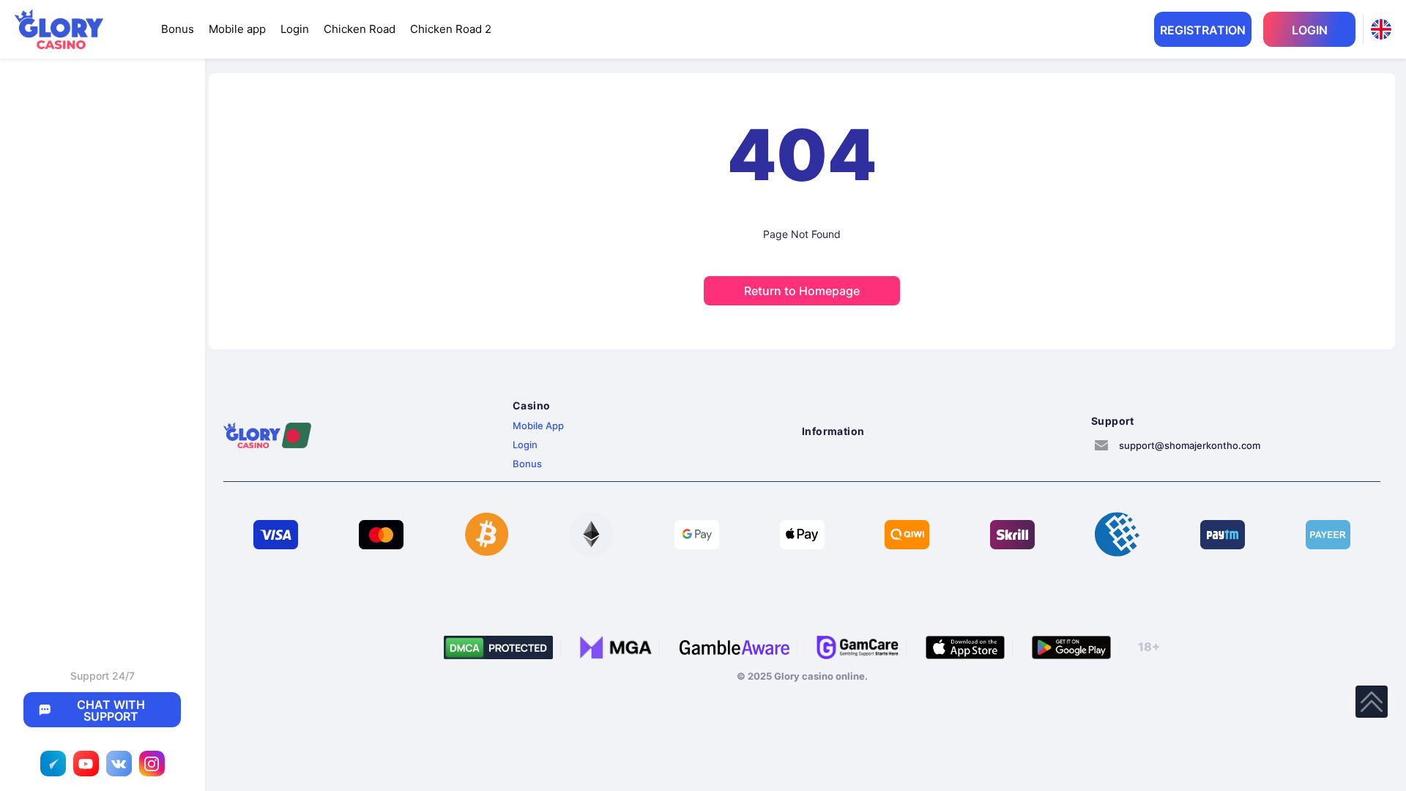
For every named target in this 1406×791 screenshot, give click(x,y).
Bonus (177, 29)
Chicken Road (359, 29)
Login (294, 29)
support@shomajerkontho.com (1189, 445)
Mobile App (538, 425)
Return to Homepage (802, 290)
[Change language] (1381, 29)
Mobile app (237, 29)
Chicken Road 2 (450, 29)
